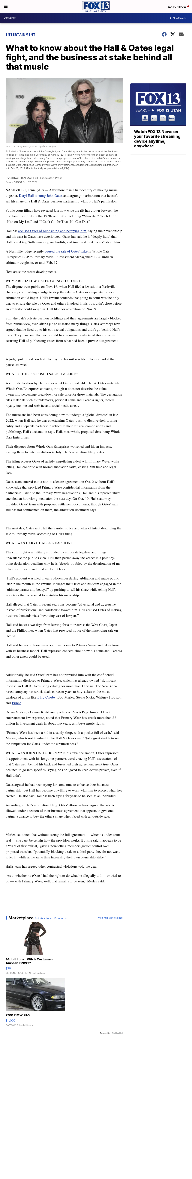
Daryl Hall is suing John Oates (40, 195)
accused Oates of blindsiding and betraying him (52, 230)
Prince (16, 702)
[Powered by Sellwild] (117, 1033)
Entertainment (21, 34)
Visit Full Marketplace (110, 918)
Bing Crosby (46, 697)
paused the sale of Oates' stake (66, 251)
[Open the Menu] (6, 6)
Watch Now (177, 6)
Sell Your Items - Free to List (51, 918)
